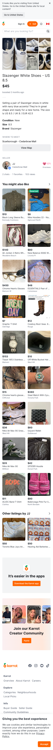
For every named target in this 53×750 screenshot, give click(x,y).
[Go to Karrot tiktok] (47, 665)
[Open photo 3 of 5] (45, 45)
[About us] (41, 24)
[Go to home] (3, 24)
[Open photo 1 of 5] (14, 54)
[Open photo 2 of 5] (32, 45)
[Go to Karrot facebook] (30, 665)
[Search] (48, 31)
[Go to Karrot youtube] (42, 665)
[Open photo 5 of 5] (45, 62)
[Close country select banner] (50, 3)
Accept (44, 744)
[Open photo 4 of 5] (32, 62)
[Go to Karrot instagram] (36, 665)
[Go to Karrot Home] (11, 665)
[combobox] (24, 31)
